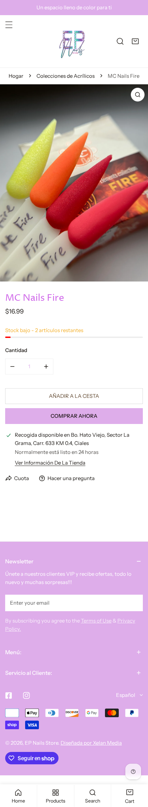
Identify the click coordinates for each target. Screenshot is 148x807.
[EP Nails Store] (72, 41)
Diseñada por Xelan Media (91, 743)
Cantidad (16, 350)
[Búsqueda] (120, 41)
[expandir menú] (9, 24)
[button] (135, 41)
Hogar (16, 76)
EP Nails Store (41, 743)
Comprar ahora (74, 416)
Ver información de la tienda (50, 463)
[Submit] (134, 602)
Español (125, 695)
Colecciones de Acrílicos (65, 76)
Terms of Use (96, 620)
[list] (74, 183)
